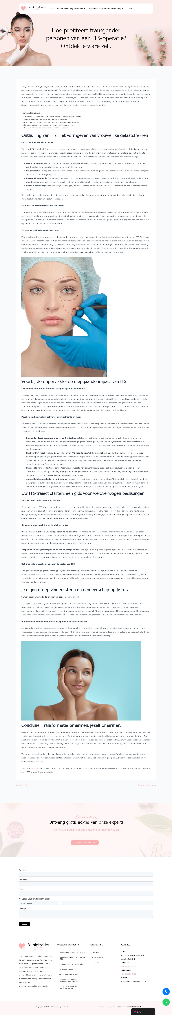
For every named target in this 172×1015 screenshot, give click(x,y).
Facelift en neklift (66, 969)
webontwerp (107, 1007)
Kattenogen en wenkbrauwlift (71, 964)
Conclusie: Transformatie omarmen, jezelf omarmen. (46, 128)
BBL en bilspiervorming (68, 974)
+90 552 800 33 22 (128, 966)
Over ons (95, 962)
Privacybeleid (97, 957)
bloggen (35, 768)
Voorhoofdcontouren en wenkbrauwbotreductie (69, 980)
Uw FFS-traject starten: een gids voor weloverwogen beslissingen (52, 122)
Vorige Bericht (24, 785)
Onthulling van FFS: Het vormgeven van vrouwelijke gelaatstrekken (53, 116)
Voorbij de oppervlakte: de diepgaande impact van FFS (47, 119)
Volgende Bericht (146, 785)
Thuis (51, 8)
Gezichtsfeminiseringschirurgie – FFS (72, 958)
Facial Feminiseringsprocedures (70, 8)
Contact (130, 8)
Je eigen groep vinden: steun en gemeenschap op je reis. (48, 125)
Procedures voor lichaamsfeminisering (105, 8)
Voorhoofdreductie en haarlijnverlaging (68, 987)
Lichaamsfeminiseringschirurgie (72, 952)
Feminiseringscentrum (59, 1007)
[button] (71, 8)
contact (85, 768)
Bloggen (95, 952)
